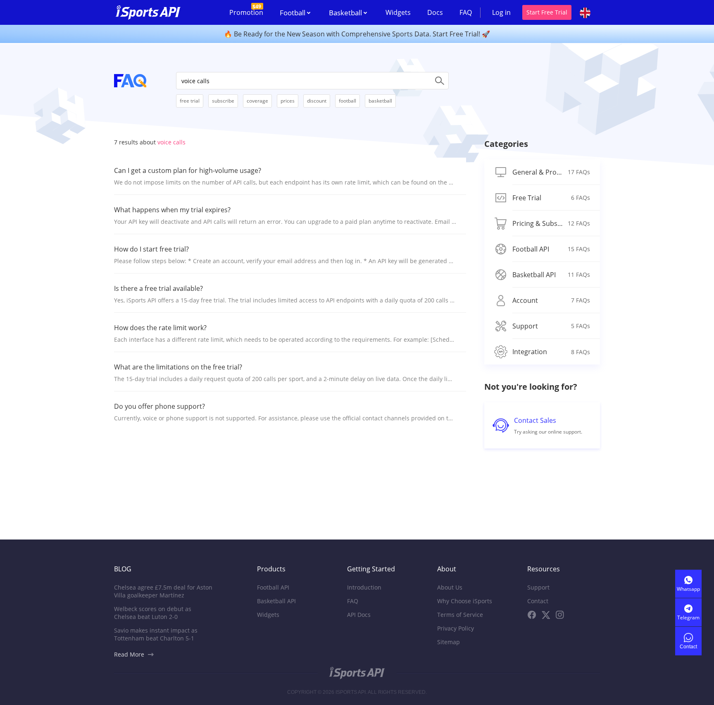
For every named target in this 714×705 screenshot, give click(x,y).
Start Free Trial (546, 12)
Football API (273, 587)
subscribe (223, 100)
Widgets (398, 12)
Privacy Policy (455, 628)
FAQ (465, 12)
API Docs (359, 615)
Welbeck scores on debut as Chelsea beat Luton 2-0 (152, 613)
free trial (190, 100)
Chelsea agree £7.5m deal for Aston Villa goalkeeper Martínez (163, 591)
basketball (380, 100)
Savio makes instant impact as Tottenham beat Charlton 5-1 (156, 634)
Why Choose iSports (464, 601)
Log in (501, 12)
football (347, 100)
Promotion (246, 10)
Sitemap (448, 642)
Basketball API (276, 601)
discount (316, 100)
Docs (435, 12)
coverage (257, 100)
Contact (537, 601)
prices (288, 100)
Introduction (364, 587)
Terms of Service (460, 615)
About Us (449, 587)
